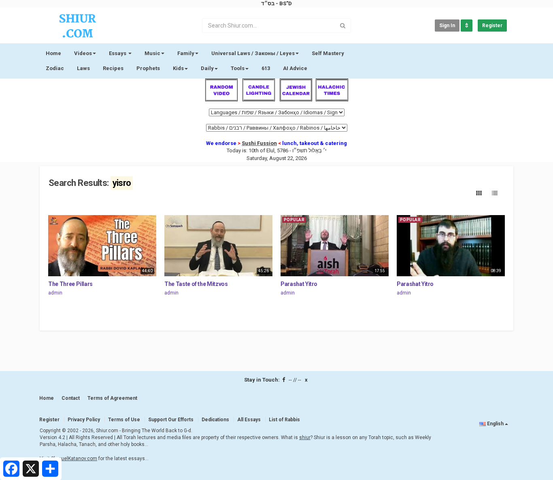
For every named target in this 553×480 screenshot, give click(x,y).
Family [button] (185, 53)
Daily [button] (207, 68)
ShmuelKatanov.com (74, 458)
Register (492, 25)
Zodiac (55, 68)
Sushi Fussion (259, 143)
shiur (305, 437)
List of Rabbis (284, 419)
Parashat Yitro (299, 284)
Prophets (148, 68)
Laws (83, 68)
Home (53, 53)
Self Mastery (328, 53)
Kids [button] (178, 68)
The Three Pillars (70, 284)
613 (266, 68)
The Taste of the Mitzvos (196, 284)
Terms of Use (124, 419)
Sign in (447, 25)
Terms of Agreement (112, 398)
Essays (118, 53)
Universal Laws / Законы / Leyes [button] (253, 53)
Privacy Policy (84, 419)
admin (55, 293)
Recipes (113, 68)
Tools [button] (238, 68)
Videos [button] (83, 53)
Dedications (215, 419)
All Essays (249, 419)
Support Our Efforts (171, 419)
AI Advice (295, 68)
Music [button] (152, 53)
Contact (71, 398)
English (495, 424)
